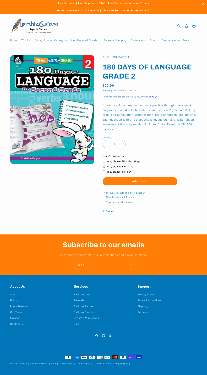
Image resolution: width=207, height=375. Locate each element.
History (14, 300)
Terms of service (103, 363)
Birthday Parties (83, 306)
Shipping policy (122, 363)
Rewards (79, 300)
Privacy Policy (146, 294)
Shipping (107, 90)
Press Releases (19, 306)
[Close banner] (203, 4)
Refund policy (68, 363)
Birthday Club (82, 294)
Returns (142, 312)
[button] (50, 40)
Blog (76, 324)
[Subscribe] (130, 265)
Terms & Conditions (149, 300)
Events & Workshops (86, 318)
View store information (120, 202)
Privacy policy (85, 363)
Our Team (16, 312)
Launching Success (28, 363)
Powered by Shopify (48, 363)
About (13, 294)
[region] (103, 3)
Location (15, 318)
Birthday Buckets (84, 312)
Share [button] (109, 211)
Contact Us (17, 324)
